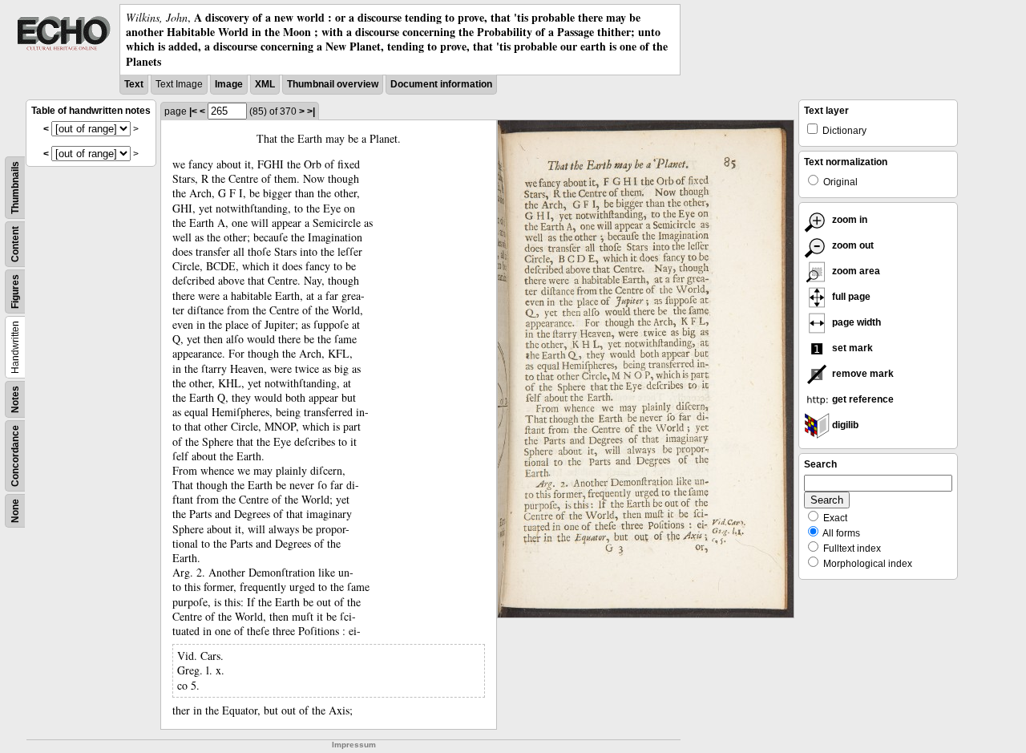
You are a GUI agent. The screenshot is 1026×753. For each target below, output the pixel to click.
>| (311, 111)
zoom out (852, 245)
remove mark (862, 373)
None (15, 511)
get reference (862, 399)
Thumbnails (15, 187)
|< (193, 111)
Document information (441, 84)
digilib (844, 425)
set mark (851, 348)
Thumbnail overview (332, 84)
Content (15, 244)
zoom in (848, 219)
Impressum (354, 744)
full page (850, 296)
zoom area (855, 271)
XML (265, 84)
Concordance (15, 456)
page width (855, 322)
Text (133, 84)
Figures (15, 291)
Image (229, 84)
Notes (15, 399)
